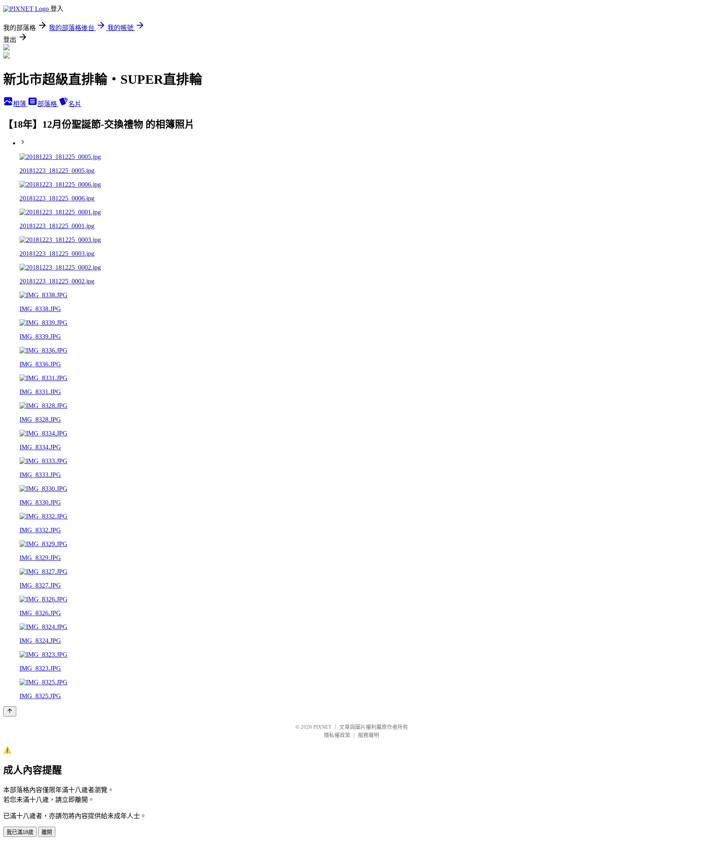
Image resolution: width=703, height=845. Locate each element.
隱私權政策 (337, 735)
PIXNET (322, 727)
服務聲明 (368, 735)
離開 (46, 832)
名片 (74, 103)
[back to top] (9, 711)
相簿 (20, 103)
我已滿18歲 (20, 832)
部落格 (48, 103)
